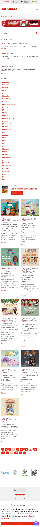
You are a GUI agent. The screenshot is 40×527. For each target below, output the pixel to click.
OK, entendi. (20, 523)
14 (3, 453)
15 (7, 453)
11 (26, 449)
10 (22, 449)
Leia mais (3, 48)
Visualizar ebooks (17, 193)
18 (16, 453)
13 (35, 449)
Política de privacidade (20, 494)
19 (20, 453)
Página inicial (4, 16)
